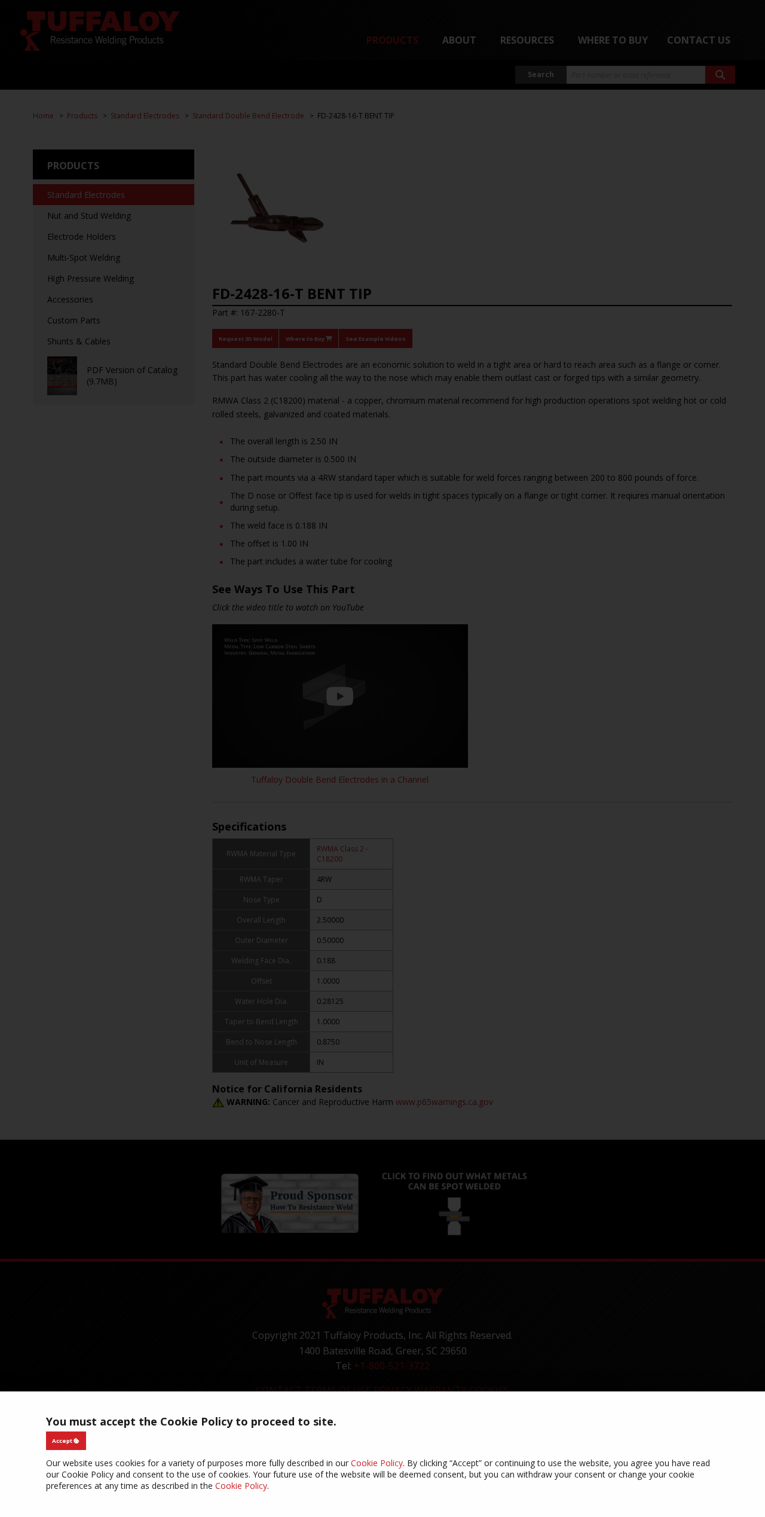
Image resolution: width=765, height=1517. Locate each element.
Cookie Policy (377, 1463)
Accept (63, 1441)
